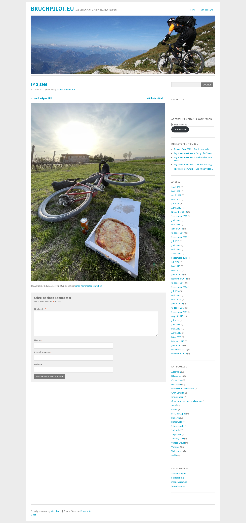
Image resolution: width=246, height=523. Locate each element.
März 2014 (176, 299)
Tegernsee (176, 434)
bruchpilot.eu (52, 9)
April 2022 (176, 195)
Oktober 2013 (178, 308)
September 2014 (179, 287)
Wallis (174, 455)
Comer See (176, 380)
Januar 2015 (177, 274)
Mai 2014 (175, 295)
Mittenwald (176, 422)
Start (193, 10)
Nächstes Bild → (156, 98)
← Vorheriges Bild (41, 98)
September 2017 (179, 237)
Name (38, 340)
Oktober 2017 (178, 233)
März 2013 (176, 337)
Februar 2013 (177, 341)
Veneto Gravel (178, 443)
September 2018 (179, 216)
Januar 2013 (177, 345)
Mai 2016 (175, 266)
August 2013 (177, 316)
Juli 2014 (175, 291)
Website (38, 364)
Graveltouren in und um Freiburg (186, 401)
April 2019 (176, 208)
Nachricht (40, 309)
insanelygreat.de (179, 482)
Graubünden (177, 397)
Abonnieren (180, 129)
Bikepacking (177, 376)
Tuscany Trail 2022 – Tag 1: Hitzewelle (192, 149)
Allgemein (176, 372)
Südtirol (175, 430)
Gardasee (176, 384)
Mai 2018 (175, 224)
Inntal (174, 405)
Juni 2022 (175, 187)
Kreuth (174, 409)
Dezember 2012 (179, 349)
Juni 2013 (175, 324)
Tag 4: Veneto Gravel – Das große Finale (193, 153)
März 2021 (176, 199)
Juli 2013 (175, 320)
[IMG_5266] (98, 280)
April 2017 (176, 253)
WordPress (56, 511)
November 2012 (179, 353)
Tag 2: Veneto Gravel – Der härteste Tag (193, 164)
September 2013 (179, 312)
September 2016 (179, 258)
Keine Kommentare (66, 89)
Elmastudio (85, 511)
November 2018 (179, 212)
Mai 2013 (175, 328)
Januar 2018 (177, 228)
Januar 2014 (177, 303)
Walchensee (177, 451)
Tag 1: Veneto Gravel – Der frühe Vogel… (193, 169)
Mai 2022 (175, 191)
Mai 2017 (175, 249)
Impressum (207, 10)
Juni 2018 (175, 220)
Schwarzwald (177, 426)
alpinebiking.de (178, 473)
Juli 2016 (175, 262)
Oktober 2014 (178, 283)
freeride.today (178, 486)
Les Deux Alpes (178, 413)
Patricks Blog (177, 478)
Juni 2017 (175, 245)
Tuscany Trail (177, 438)
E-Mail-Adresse (43, 352)
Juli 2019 (175, 203)
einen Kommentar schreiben (88, 286)
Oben (33, 514)
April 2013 (176, 333)
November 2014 (179, 278)
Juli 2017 (175, 241)
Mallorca (175, 418)
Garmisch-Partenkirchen (182, 388)
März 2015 (176, 270)
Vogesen (175, 447)
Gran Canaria (177, 393)
